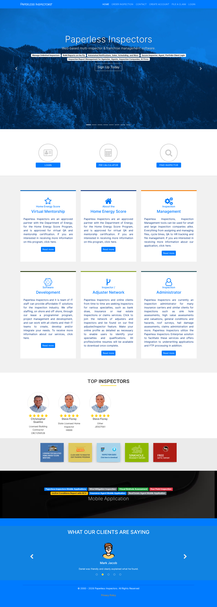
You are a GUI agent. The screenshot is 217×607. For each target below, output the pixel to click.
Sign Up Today (108, 67)
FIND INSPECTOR (168, 165)
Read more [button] (48, 249)
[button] (16, 68)
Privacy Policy (108, 595)
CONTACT (141, 4)
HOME (105, 4)
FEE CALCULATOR (108, 165)
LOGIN (48, 165)
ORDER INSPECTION (122, 4)
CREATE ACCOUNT (159, 4)
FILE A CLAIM (179, 4)
